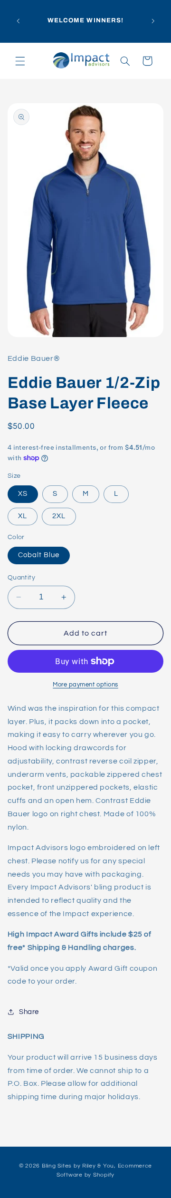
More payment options (85, 685)
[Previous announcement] (18, 20)
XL (22, 516)
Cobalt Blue (39, 555)
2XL (59, 516)
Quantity (21, 577)
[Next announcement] (152, 20)
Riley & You (98, 1166)
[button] (20, 61)
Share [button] (29, 1011)
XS (23, 493)
